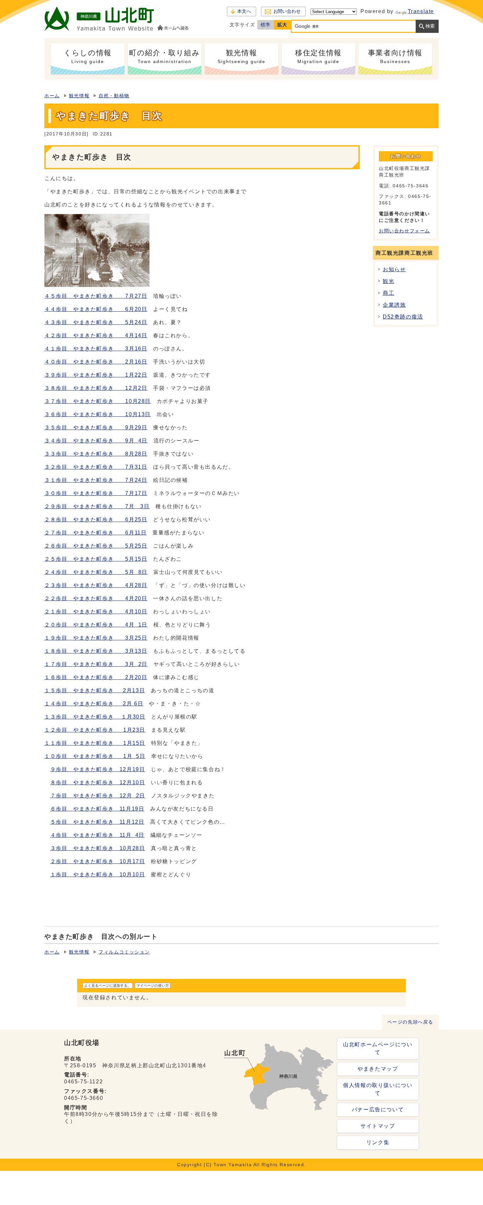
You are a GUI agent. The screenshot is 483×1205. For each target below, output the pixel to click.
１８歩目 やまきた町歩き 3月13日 (95, 651)
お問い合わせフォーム (404, 230)
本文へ (244, 11)
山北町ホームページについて (377, 1048)
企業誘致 (394, 305)
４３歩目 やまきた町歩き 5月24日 (95, 322)
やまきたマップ (377, 1069)
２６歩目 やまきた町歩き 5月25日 (95, 546)
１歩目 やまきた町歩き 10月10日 (97, 874)
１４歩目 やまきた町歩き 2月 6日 (93, 703)
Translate (421, 11)
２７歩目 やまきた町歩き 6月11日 (95, 532)
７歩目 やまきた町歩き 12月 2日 (97, 795)
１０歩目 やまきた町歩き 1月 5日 (95, 756)
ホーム (52, 95)
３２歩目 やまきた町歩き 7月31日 (95, 467)
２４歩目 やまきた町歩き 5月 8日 (96, 572)
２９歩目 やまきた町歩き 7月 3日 (97, 506)
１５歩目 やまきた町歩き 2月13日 (94, 690)
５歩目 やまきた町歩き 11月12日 (97, 822)
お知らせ (394, 269)
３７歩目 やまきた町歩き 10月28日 (97, 401)
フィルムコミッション (124, 952)
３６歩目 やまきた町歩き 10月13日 (97, 414)
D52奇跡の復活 (403, 316)
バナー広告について (378, 1109)
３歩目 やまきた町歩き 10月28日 (97, 848)
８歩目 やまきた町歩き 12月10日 (97, 782)
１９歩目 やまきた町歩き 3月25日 (95, 638)
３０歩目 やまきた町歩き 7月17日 (95, 493)
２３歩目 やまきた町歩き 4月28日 (95, 585)
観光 (388, 281)
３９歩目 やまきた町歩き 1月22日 (95, 375)
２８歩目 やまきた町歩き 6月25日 (95, 519)
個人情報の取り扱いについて (377, 1089)
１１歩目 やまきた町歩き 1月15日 (94, 743)
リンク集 (377, 1142)
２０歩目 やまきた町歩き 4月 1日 (96, 624)
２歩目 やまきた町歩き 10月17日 (97, 861)
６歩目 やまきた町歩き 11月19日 (97, 809)
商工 (388, 293)
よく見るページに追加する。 (107, 985)
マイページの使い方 (152, 985)
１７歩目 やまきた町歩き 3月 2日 (96, 664)
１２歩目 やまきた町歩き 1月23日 (94, 730)
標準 (266, 24)
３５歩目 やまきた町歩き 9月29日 (95, 427)
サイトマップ (377, 1126)
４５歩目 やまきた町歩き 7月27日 (95, 296)
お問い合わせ (287, 11)
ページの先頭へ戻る (410, 1022)
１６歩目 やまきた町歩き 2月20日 (95, 677)
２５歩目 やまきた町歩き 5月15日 (95, 559)
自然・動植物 (114, 95)
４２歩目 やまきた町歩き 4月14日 (95, 335)
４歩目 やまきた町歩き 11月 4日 (97, 835)
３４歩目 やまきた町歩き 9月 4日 (96, 440)
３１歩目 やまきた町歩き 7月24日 (95, 480)
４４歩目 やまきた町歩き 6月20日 (95, 309)
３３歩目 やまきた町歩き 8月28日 (95, 454)
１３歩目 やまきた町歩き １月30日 (95, 717)
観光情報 (79, 95)
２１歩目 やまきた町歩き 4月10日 (95, 611)
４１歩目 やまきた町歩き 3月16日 (95, 348)
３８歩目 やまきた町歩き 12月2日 (95, 388)
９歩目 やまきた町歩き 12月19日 (97, 769)
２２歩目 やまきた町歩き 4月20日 (95, 598)
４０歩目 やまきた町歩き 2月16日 (95, 362)
